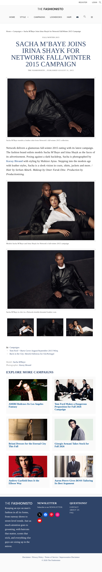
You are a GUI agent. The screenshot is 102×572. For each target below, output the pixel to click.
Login (94, 2)
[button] (100, 2)
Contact (74, 507)
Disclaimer (26, 557)
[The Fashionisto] (50, 9)
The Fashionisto (36, 70)
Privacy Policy (37, 557)
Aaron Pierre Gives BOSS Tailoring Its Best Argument (74, 482)
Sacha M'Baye (19, 362)
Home (12, 17)
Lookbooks (56, 17)
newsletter (55, 507)
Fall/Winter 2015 (50, 37)
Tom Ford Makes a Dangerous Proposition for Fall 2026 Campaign (71, 407)
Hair (69, 17)
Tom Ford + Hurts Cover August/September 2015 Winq (34, 351)
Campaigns (39, 17)
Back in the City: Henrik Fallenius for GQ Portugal (32, 354)
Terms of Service (51, 557)
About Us (74, 510)
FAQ (71, 513)
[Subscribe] (77, 17)
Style (23, 17)
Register (83, 2)
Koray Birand (14, 161)
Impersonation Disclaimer (70, 557)
